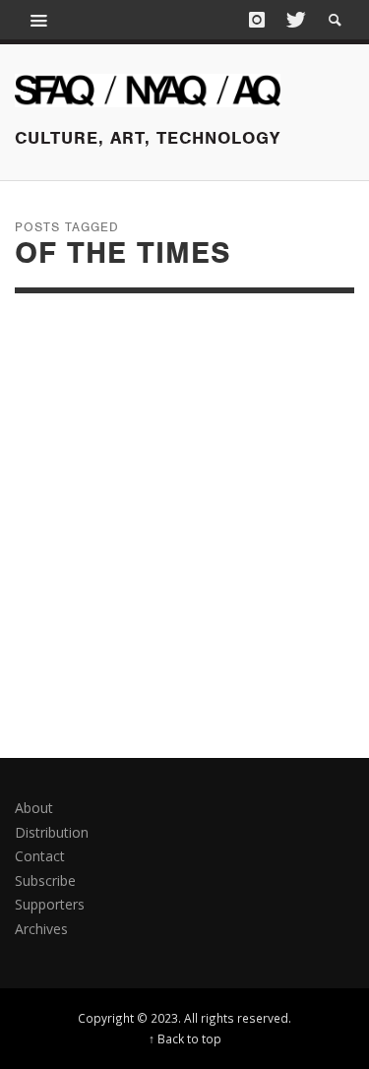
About (34, 807)
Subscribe (45, 880)
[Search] (39, 19)
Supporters (50, 904)
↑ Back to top (185, 1038)
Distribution (52, 832)
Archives (41, 928)
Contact (40, 856)
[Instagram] (257, 19)
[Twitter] (294, 19)
